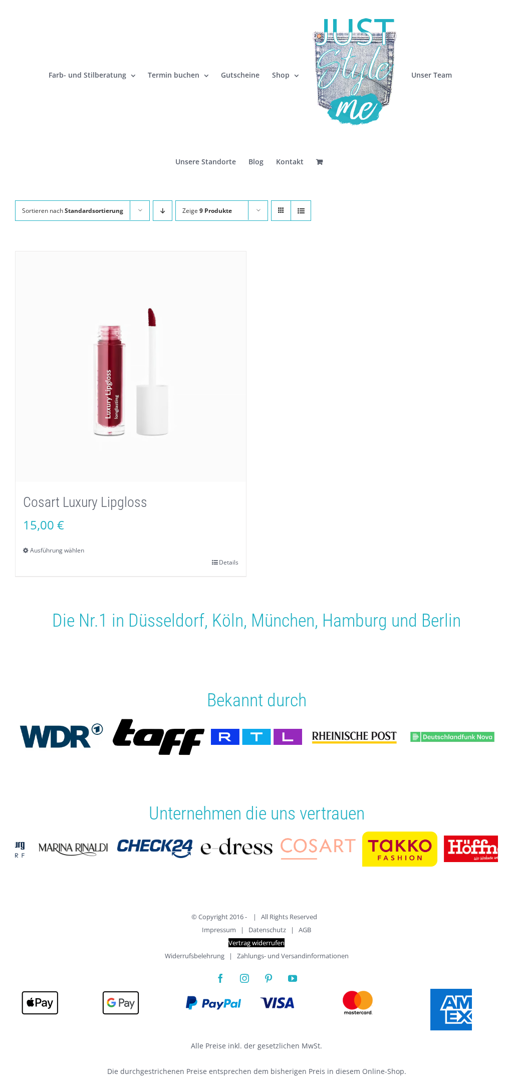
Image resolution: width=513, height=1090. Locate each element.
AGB (305, 929)
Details (228, 562)
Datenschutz (267, 929)
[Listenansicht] (301, 210)
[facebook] (220, 978)
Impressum (219, 929)
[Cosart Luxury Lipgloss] (131, 366)
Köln (227, 620)
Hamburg (354, 620)
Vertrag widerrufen (256, 942)
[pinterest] (268, 978)
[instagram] (244, 978)
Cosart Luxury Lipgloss (85, 502)
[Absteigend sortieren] (162, 210)
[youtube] (292, 978)
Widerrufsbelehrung (194, 955)
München (283, 620)
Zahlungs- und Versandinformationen (293, 955)
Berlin (441, 620)
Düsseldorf (166, 620)
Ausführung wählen (57, 550)
